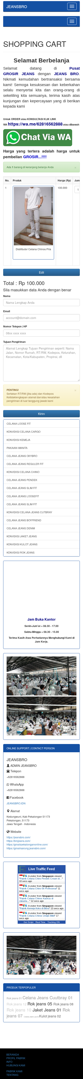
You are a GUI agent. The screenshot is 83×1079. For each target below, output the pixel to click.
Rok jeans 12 (17, 1004)
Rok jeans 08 (63, 1004)
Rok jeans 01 (15, 998)
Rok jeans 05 (40, 1004)
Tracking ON (53, 922)
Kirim (41, 414)
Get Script (28, 922)
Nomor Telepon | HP (15, 326)
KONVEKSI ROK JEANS (20, 552)
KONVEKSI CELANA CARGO (23, 431)
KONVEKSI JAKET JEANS (22, 536)
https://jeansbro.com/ (18, 837)
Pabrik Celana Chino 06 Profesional (38, 888)
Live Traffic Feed (41, 869)
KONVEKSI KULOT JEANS (22, 544)
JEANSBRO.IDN (16, 803)
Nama (6, 296)
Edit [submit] (41, 272)
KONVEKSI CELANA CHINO (23, 472)
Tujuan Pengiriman (14, 342)
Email (6, 311)
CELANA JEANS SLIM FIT (22, 488)
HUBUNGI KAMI (15, 1065)
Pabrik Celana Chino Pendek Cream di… (41, 878)
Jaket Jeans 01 (48, 1010)
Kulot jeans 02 (50, 1016)
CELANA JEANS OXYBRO (22, 456)
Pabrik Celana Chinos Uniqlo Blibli (37, 915)
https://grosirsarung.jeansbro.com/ (26, 848)
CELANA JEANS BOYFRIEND (24, 520)
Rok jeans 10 (20, 1010)
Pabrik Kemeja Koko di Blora (34, 908)
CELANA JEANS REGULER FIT (25, 464)
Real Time (40, 922)
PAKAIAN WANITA (17, 448)
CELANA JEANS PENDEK (22, 480)
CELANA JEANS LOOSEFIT (23, 496)
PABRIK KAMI (14, 1071)
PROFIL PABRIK (15, 1058)
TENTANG (12, 1074)
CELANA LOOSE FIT (19, 423)
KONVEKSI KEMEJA (18, 440)
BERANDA (12, 1054)
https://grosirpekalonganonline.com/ (27, 844)
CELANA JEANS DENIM (21, 528)
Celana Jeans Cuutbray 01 (48, 997)
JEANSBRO (16, 6)
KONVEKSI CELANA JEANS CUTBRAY (29, 512)
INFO (9, 1061)
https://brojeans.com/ (18, 841)
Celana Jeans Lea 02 (31, 1017)
